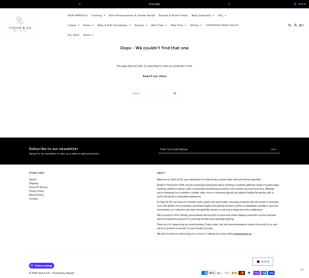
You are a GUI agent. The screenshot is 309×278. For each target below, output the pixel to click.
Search (32, 179)
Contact (33, 198)
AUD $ (302, 4)
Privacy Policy (36, 191)
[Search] (290, 25)
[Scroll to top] (302, 269)
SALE (157, 4)
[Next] (229, 4)
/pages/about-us (242, 233)
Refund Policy (36, 194)
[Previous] (80, 4)
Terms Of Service (38, 187)
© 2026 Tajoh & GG (40, 273)
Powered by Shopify (63, 273)
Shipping (33, 183)
